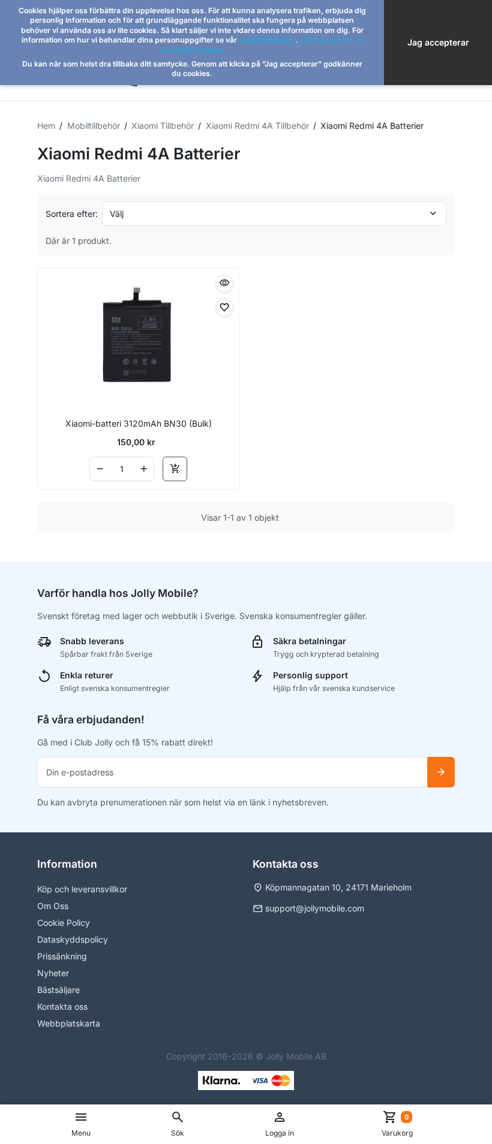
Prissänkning (62, 956)
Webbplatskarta (68, 1023)
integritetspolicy (267, 39)
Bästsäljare (58, 990)
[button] (177, 1124)
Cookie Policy (63, 922)
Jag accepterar (438, 42)
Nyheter (53, 973)
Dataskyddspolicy (72, 939)
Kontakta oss (62, 1006)
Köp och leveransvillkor (82, 889)
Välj (117, 214)
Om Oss (52, 906)
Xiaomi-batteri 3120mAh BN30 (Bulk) (138, 423)
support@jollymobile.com (314, 908)
